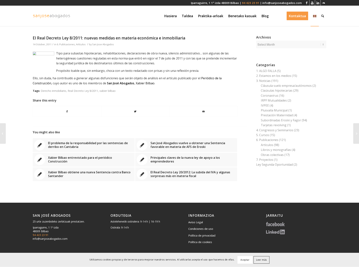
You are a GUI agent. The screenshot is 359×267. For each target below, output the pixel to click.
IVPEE (265, 105)
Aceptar (245, 259)
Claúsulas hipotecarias (276, 90)
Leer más (261, 259)
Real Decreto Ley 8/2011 (83, 91)
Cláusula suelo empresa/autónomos (286, 86)
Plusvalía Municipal (274, 110)
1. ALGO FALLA (266, 71)
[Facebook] (306, 3)
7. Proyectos (264, 160)
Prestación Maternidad (277, 115)
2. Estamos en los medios (273, 76)
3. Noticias (263, 81)
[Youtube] (312, 3)
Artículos (81, 44)
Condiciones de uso (200, 229)
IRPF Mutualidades (274, 100)
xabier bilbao (107, 91)
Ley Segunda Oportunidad (274, 164)
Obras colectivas (272, 155)
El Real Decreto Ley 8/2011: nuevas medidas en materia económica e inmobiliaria (109, 38)
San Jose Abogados (103, 44)
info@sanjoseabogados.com (282, 3)
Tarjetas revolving (273, 125)
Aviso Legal (195, 222)
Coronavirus (269, 95)
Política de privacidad (201, 235)
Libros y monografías (276, 150)
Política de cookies (200, 242)
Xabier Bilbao (145, 83)
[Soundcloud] (323, 3)
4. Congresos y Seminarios (274, 130)
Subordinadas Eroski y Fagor (281, 120)
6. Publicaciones (66, 44)
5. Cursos (262, 135)
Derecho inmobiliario (53, 91)
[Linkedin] (317, 3)
